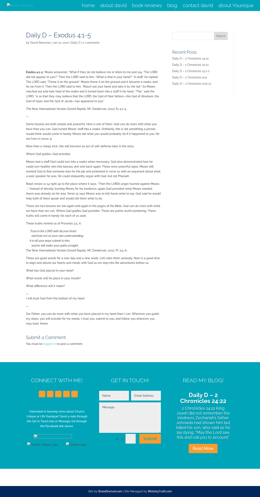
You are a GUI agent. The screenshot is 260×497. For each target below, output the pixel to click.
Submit (150, 438)
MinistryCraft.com (160, 491)
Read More (203, 448)
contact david (198, 6)
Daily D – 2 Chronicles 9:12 (189, 77)
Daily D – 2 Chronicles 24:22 (190, 58)
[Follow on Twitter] (50, 394)
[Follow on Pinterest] (74, 394)
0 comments (91, 42)
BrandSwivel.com (110, 491)
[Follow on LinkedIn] (58, 394)
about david (113, 6)
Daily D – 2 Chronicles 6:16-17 (191, 83)
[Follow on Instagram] (66, 394)
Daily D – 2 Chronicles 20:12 (190, 64)
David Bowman (40, 42)
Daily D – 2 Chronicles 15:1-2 (190, 71)
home (88, 6)
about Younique (236, 6)
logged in (49, 343)
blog (172, 6)
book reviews (147, 6)
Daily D (75, 42)
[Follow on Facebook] (42, 394)
